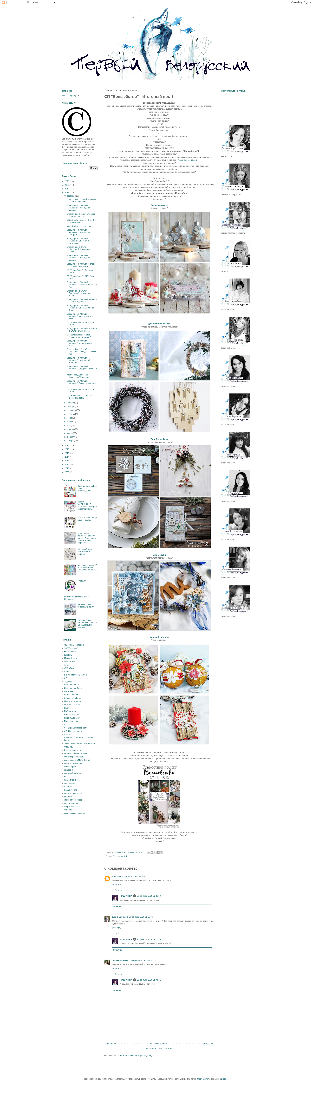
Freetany (68, 655)
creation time (70, 661)
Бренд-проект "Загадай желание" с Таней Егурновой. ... (82, 300)
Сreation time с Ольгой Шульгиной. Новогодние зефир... (79, 249)
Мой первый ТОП (72, 704)
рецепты (68, 796)
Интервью (68, 691)
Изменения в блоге (73, 688)
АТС (66, 665)
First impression (71, 651)
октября (71, 406)
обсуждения (69, 783)
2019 (67, 189)
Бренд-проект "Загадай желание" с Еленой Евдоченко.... (82, 265)
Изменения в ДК (71, 685)
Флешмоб (68, 747)
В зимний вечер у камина (75, 675)
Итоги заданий (71, 695)
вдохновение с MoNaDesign (77, 760)
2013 (67, 461)
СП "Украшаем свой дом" (75, 728)
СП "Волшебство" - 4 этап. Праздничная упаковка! (79, 336)
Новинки (68, 708)
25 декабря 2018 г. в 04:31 (149, 980)
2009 (67, 472)
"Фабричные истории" (74, 645)
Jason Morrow (203, 1079)
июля (69, 418)
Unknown (116, 876)
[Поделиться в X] (154, 852)
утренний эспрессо (73, 800)
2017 (67, 445)
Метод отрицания (72, 701)
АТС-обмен (69, 668)
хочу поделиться (72, 806)
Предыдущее (207, 1043)
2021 (67, 181)
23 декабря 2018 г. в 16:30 (141, 960)
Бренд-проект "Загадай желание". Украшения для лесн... (80, 316)
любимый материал (73, 773)
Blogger (224, 1079)
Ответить (116, 884)
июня (69, 422)
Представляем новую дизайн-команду (87, 519)
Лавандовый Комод (73, 698)
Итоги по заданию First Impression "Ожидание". (79, 376)
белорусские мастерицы (75, 753)
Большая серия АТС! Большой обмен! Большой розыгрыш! (87, 567)
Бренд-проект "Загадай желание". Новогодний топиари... (78, 360)
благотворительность (74, 757)
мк (65, 776)
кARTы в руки (70, 767)
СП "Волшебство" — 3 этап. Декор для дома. (79, 396)
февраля (71, 437)
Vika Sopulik (159, 555)
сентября (71, 410)
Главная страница (158, 1043)
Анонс (67, 671)
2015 (67, 453)
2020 (67, 185)
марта (70, 433)
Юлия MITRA (126, 896)
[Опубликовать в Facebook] (158, 852)
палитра (68, 786)
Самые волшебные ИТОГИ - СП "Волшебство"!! (81, 221)
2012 (67, 464)
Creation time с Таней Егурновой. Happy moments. (82, 215)
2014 (67, 457)
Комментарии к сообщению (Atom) (136, 1056)
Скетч (67, 734)
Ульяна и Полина (120, 960)
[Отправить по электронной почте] (148, 852)
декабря (71, 196)
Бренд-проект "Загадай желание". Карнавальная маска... (79, 343)
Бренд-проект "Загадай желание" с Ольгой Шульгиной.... (82, 330)
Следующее (110, 1043)
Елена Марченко (120, 917)
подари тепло (70, 790)
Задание (68, 681)
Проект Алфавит (72, 718)
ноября (70, 403)
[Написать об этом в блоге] (151, 852)
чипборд (68, 810)
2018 (67, 193)
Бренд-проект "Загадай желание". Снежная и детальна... (78, 240)
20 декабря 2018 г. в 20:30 (149, 896)
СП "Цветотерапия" (73, 731)
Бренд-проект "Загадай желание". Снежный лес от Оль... (80, 307)
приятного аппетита (73, 793)
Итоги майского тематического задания (85, 551)
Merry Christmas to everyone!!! (80, 226)
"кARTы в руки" (71, 648)
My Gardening (70, 658)
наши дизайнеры (72, 780)
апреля (70, 429)
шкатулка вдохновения (74, 813)
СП (125, 856)
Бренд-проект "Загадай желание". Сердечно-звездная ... (82, 368)
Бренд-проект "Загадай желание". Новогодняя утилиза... (78, 207)
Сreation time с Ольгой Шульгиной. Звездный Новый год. (81, 351)
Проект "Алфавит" (72, 715)
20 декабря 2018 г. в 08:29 (133, 876)
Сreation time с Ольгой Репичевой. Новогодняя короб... (79, 293)
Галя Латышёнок (159, 439)
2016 (67, 449)
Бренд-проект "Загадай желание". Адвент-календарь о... (81, 383)
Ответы (118, 890)
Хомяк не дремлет (72, 750)
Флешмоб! (82, 581)
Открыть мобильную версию (159, 1048)
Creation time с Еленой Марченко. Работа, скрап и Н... (82, 200)
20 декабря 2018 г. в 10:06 (141, 917)
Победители (70, 711)
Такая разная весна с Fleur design (79, 743)
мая (69, 425)
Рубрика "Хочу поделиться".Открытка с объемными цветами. (87, 623)
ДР (65, 678)
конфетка (68, 770)
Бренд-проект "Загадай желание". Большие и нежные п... (82, 284)
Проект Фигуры (71, 721)
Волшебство (118, 856)
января (70, 441)
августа (70, 414)
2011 (67, 468)
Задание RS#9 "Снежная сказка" (86, 605)
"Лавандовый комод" (187, 160)
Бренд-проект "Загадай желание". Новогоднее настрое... (78, 232)
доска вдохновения (73, 763)
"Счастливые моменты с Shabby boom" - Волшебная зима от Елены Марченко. (87, 538)
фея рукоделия (71, 803)
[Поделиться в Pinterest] (161, 852)
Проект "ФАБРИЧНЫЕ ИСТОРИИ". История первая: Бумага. (87, 505)
